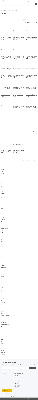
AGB (14, 377)
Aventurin (2, 193)
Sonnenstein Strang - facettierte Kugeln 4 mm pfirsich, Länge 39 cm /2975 (6, 113)
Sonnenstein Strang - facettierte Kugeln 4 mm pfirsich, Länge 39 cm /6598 (18, 113)
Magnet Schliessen (4, 263)
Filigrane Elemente (4, 219)
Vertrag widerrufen (7, 390)
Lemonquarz (3, 258)
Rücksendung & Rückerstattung (4, 381)
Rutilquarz (2, 309)
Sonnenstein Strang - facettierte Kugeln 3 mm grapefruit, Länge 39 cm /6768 (18, 57)
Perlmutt (2, 285)
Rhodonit (2, 298)
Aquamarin (3, 188)
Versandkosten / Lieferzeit (6, 377)
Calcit (2, 199)
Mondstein (2, 269)
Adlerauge (2, 173)
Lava (1, 256)
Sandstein (2, 311)
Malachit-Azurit (3, 267)
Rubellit (2, 304)
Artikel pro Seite (16, 19)
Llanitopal (2, 261)
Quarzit (2, 293)
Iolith (1, 239)
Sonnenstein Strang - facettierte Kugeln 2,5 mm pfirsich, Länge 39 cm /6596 (6, 57)
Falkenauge (3, 215)
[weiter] (36, 22)
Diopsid (2, 210)
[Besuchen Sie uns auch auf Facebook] (3, 394)
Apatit (2, 186)
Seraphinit (2, 318)
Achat (2, 171)
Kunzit (2, 247)
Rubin (2, 306)
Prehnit (2, 287)
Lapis (2, 252)
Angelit (2, 182)
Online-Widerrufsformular (18, 373)
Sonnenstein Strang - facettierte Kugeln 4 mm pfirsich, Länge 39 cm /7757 (31, 113)
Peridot (2, 283)
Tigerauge (2, 337)
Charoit (2, 202)
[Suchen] (36, 4)
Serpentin (2, 320)
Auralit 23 (2, 191)
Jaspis (2, 243)
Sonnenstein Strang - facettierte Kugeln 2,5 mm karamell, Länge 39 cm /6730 (31, 38)
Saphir (2, 313)
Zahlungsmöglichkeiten (18, 381)
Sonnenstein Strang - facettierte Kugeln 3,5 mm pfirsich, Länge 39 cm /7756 (31, 95)
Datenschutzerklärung (19, 364)
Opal (1, 282)
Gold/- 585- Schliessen (4, 228)
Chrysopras (3, 206)
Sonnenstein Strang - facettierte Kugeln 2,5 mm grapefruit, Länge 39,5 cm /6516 (18, 38)
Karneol (2, 245)
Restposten (3, 169)
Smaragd (2, 326)
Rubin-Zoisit (3, 307)
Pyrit (1, 289)
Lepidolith (2, 259)
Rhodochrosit (3, 296)
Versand (14, 396)
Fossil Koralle (3, 223)
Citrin (2, 208)
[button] (28, 1)
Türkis (2, 341)
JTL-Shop (33, 398)
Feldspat (2, 217)
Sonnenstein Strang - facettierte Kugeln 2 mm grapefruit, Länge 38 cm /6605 (6, 38)
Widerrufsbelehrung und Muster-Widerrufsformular (18, 379)
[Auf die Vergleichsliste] (8, 28)
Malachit (2, 265)
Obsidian (2, 274)
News (3, 375)
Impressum (16, 383)
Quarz (2, 291)
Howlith (2, 237)
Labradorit (2, 250)
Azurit (2, 195)
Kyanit (2, 248)
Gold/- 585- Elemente (4, 226)
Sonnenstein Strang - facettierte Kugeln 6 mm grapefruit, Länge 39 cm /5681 (18, 151)
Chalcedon (2, 200)
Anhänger (2, 184)
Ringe (2, 300)
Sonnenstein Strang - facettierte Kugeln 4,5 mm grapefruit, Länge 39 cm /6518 (18, 132)
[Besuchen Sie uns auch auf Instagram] (5, 394)
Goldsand (2, 230)
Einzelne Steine (3, 167)
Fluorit (2, 221)
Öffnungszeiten (4, 378)
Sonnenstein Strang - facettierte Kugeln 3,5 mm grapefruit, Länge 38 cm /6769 (6, 76)
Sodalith (2, 328)
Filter (3, 19)
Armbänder (3, 189)
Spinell (2, 332)
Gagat (2, 224)
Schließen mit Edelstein (5, 315)
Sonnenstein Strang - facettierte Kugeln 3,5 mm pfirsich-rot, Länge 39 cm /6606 (6, 95)
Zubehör (2, 350)
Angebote (2, 180)
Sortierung (8, 19)
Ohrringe (2, 276)
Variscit (2, 346)
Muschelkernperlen (4, 272)
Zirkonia (2, 348)
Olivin (2, 278)
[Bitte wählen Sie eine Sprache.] (25, 1)
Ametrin (2, 178)
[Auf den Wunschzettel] (10, 28)
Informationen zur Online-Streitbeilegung (18, 386)
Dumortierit (3, 212)
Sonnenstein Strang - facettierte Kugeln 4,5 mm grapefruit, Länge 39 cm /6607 (31, 132)
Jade (1, 241)
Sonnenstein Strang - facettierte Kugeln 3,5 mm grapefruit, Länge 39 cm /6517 (18, 76)
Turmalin (2, 343)
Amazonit (2, 175)
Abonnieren (32, 368)
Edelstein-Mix (3, 213)
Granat (2, 232)
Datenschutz (16, 375)
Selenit (2, 317)
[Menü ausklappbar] (1, 0)
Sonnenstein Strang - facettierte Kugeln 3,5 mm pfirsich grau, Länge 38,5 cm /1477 (31, 76)
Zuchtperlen (3, 352)
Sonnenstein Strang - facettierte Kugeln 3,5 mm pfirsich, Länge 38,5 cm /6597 (18, 95)
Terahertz (2, 335)
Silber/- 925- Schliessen (5, 324)
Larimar (2, 254)
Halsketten (2, 234)
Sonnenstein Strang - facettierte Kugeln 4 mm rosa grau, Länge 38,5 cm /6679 (6, 132)
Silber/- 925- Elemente (4, 322)
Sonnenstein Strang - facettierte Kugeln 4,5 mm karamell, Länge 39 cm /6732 (6, 151)
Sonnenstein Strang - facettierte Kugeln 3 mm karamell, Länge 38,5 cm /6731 (31, 57)
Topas (2, 339)
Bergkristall (3, 197)
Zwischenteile (3, 354)
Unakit (2, 345)
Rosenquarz (3, 302)
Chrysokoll (2, 204)
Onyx (1, 280)
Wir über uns (4, 373)
